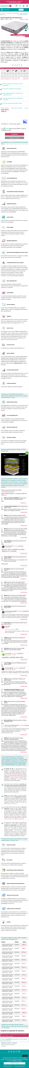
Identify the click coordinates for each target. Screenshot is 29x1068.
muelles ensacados (23, 13)
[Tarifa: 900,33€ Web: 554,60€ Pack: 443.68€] (24, 71)
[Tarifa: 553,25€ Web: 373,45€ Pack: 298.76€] (7, 71)
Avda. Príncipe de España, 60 (8, 1044)
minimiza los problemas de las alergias (12, 88)
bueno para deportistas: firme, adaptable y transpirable (13, 98)
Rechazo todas (7, 1066)
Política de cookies (17, 1061)
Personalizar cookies (20, 1066)
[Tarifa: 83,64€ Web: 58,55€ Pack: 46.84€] (27, 71)
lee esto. (22, 323)
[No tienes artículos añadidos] (27, 6)
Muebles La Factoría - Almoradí (9, 1043)
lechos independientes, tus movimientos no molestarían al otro (13, 94)
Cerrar (25, 1056)
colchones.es (3, 13)
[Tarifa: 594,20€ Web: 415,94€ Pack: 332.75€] (16, 71)
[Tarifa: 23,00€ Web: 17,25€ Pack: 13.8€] (10, 71)
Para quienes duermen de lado (16, 776)
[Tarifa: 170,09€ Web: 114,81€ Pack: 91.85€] (13, 71)
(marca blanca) (15, 13)
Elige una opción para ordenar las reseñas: (11, 490)
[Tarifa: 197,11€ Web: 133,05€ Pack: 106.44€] (2, 71)
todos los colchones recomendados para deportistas (14, 819)
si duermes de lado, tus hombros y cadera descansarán (12, 84)
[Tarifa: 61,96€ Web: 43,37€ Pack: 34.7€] (19, 71)
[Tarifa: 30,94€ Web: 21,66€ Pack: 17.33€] (5, 71)
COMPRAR (14, 134)
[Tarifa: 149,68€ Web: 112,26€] (21, 71)
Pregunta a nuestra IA (14, 138)
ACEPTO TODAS (14, 1063)
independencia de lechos (12, 803)
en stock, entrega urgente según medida (12, 103)
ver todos (20, 14)
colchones (9, 13)
